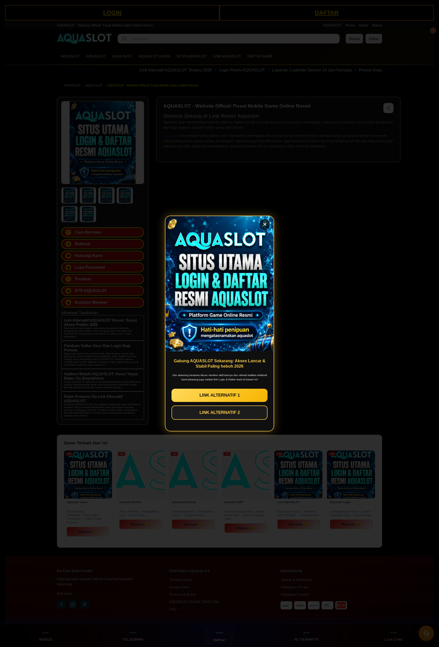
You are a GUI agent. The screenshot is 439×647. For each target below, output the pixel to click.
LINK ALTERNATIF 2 (219, 412)
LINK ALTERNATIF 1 (219, 395)
